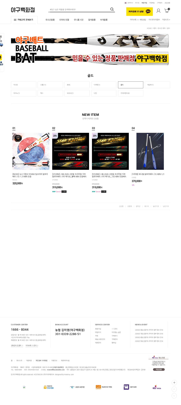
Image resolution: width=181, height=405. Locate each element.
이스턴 (16, 85)
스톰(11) (43, 85)
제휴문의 (98, 343)
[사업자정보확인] (58, 367)
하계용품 (103, 20)
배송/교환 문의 (100, 339)
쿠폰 (96, 336)
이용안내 (54, 360)
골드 (168, 28)
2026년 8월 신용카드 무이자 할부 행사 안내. (149, 330)
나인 (95, 93)
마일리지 (98, 332)
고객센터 (159, 3)
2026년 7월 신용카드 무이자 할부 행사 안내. (149, 334)
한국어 (130, 3)
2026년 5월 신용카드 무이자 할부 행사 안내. (149, 341)
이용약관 (29, 360)
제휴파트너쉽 (65, 360)
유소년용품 (49, 20)
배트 (154, 28)
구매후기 (115, 336)
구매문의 (115, 339)
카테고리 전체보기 (25, 20)
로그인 (137, 3)
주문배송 (152, 3)
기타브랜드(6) (125, 93)
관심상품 (167, 3)
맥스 (41, 93)
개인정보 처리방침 (41, 360)
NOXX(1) (70, 93)
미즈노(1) (17, 93)
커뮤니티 (165, 20)
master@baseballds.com (56, 370)
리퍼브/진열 (64, 20)
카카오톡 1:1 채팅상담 (138, 20)
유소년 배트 (161, 28)
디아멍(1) (97, 85)
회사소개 (19, 360)
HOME (149, 28)
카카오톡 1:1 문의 (31, 345)
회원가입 (144, 3)
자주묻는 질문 (116, 332)
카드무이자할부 (154, 20)
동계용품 (92, 20)
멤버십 (114, 343)
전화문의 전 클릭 (16, 345)
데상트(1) (150, 85)
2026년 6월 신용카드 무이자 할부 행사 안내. (149, 337)
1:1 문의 (114, 329)
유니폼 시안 (78, 20)
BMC (68, 85)
